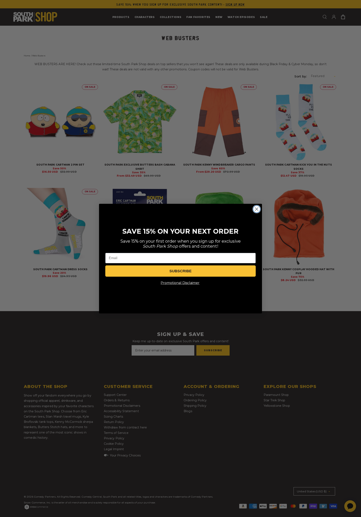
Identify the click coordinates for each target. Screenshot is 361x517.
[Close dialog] (256, 209)
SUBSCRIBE (180, 271)
